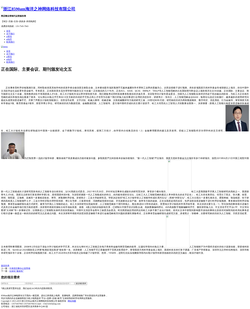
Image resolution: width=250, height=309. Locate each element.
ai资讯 (9, 36)
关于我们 (10, 34)
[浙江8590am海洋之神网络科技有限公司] (125, 9)
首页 (8, 31)
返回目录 (5, 266)
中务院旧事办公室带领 (19, 268)
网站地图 (72, 301)
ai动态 (9, 39)
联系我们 (10, 42)
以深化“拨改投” (16, 271)
